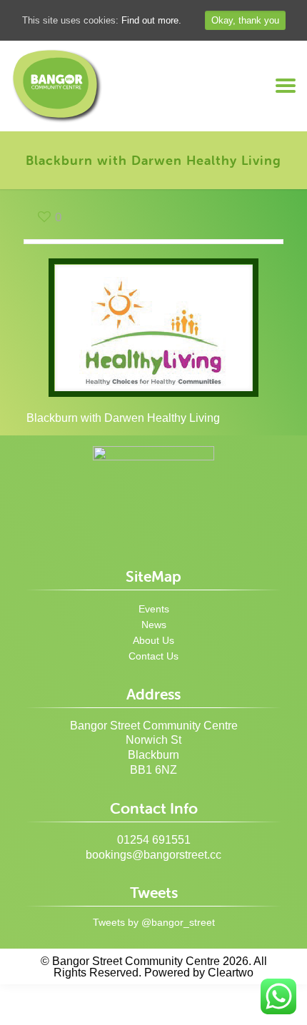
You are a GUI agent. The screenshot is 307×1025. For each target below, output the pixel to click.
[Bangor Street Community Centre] (57, 86)
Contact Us (153, 656)
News (153, 624)
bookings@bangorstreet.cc (153, 855)
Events (154, 609)
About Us (153, 640)
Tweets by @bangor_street (154, 922)
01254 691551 (154, 840)
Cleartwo (230, 972)
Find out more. (151, 20)
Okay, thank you (245, 20)
